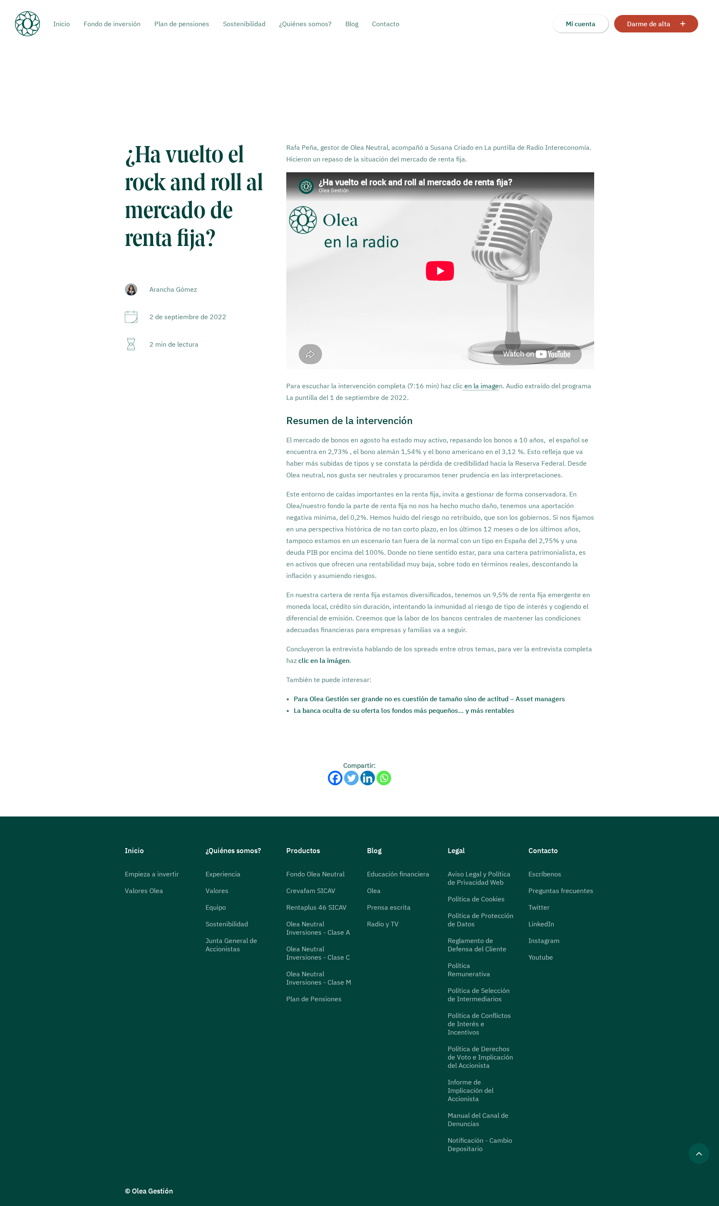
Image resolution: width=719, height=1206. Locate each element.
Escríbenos (544, 874)
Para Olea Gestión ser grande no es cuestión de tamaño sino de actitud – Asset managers (429, 699)
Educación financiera (398, 874)
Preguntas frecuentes (560, 890)
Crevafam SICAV (310, 890)
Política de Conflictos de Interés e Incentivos (479, 1023)
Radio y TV (383, 924)
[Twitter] (351, 778)
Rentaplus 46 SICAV (316, 907)
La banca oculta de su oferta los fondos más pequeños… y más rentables (404, 710)
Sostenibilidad (244, 24)
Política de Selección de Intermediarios (479, 994)
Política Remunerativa (469, 969)
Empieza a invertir (152, 874)
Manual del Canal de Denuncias (478, 1119)
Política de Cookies (476, 899)
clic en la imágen (324, 660)
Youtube (540, 957)
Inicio (61, 24)
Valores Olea (144, 890)
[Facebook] (335, 778)
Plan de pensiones (181, 24)
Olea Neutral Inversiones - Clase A (318, 928)
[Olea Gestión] (34, 23)
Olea (374, 890)
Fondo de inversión (112, 24)
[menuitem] (64, 23)
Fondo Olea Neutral (315, 874)
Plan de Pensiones (314, 999)
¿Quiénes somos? (305, 24)
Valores (217, 890)
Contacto (385, 24)
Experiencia (223, 874)
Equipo (216, 907)
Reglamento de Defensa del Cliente (477, 944)
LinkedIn (541, 924)
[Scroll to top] (699, 1153)
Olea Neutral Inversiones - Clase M (318, 978)
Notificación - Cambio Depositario (480, 1144)
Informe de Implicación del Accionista (470, 1090)
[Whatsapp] (384, 778)
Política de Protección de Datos (480, 919)
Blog (351, 24)
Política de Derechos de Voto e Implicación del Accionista (480, 1057)
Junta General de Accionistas (231, 944)
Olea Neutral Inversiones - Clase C (318, 953)
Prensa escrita (389, 907)
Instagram (544, 940)
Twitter (539, 907)
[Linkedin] (367, 778)
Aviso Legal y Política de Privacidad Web (479, 878)
